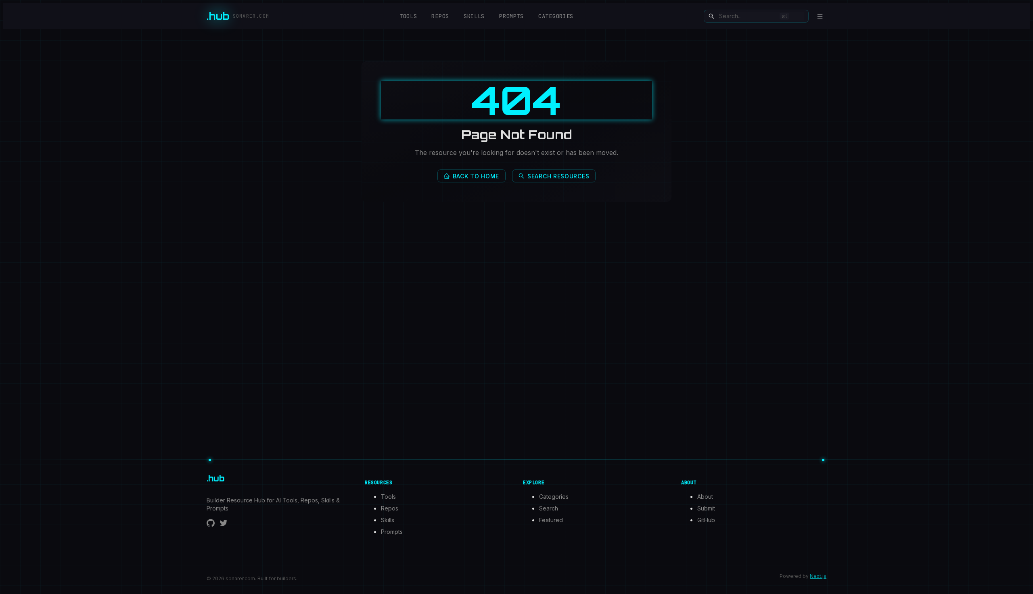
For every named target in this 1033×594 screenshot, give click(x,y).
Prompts (511, 16)
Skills (474, 16)
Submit (706, 508)
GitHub (706, 520)
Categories (555, 16)
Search (548, 508)
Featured (551, 520)
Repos (440, 16)
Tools (408, 16)
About (705, 496)
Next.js (818, 576)
